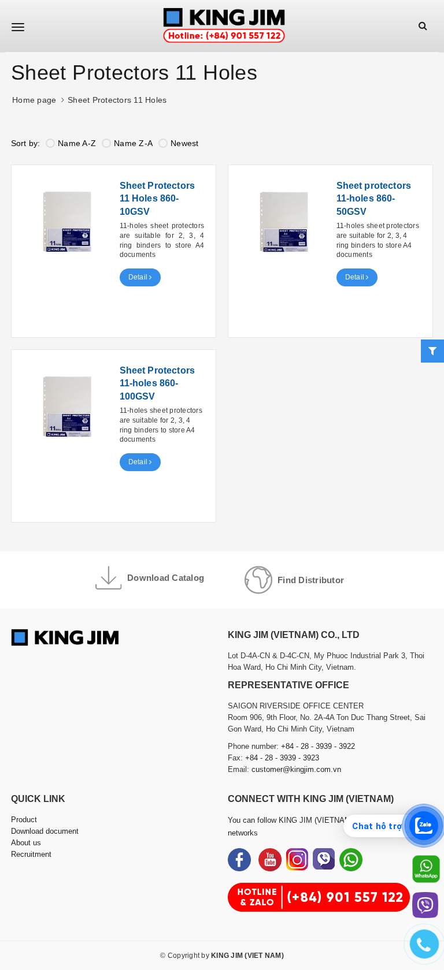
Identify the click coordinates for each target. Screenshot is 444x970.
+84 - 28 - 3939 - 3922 (318, 746)
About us (26, 842)
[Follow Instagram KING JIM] (297, 859)
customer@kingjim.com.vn (296, 769)
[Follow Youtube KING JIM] (270, 859)
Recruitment (31, 854)
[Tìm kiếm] (423, 25)
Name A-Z (77, 143)
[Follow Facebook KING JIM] (239, 859)
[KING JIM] (224, 26)
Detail (139, 277)
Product (24, 819)
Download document (45, 831)
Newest (185, 143)
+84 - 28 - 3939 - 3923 (282, 757)
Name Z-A (133, 143)
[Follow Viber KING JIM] (324, 859)
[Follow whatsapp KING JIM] (350, 859)
